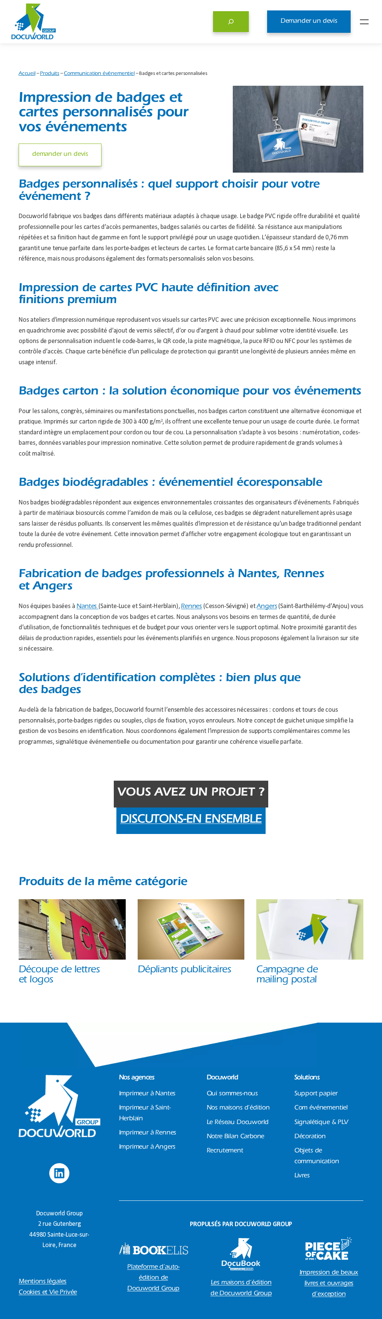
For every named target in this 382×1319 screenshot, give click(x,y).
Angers (267, 607)
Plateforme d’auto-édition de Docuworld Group (153, 1278)
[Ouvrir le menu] (364, 21)
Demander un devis (309, 21)
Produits (49, 74)
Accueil (27, 74)
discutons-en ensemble (191, 821)
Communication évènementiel (99, 74)
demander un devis (60, 154)
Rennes (191, 607)
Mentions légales (42, 1282)
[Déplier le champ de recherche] (231, 21)
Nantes (87, 607)
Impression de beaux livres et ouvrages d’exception (329, 1284)
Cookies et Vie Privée (48, 1293)
